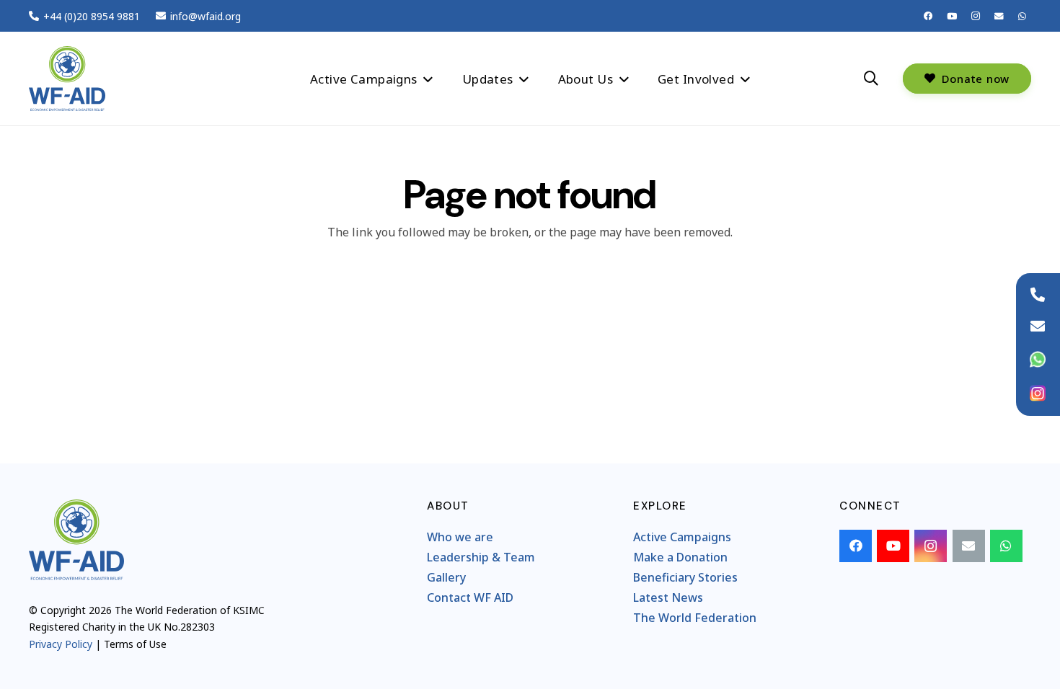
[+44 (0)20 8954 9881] (1037, 295)
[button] (428, 78)
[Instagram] (975, 16)
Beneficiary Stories (685, 577)
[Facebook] (928, 16)
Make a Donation (680, 557)
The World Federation (694, 618)
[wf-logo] (67, 78)
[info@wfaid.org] (1037, 326)
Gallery (446, 577)
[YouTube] (952, 16)
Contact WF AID (470, 597)
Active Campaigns (682, 537)
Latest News (668, 597)
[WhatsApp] (1022, 16)
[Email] (999, 16)
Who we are (460, 537)
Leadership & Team (481, 557)
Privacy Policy (60, 644)
